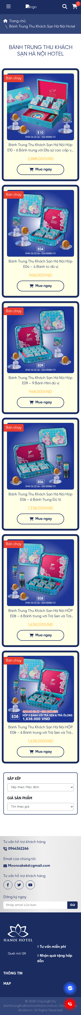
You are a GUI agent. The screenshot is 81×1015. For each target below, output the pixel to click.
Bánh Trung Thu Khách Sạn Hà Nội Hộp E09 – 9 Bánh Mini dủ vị (40, 380)
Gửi (72, 905)
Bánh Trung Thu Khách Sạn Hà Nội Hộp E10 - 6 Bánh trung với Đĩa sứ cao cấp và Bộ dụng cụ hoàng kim (40, 148)
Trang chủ (17, 21)
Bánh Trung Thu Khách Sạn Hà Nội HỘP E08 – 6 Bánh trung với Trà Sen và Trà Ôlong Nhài (40, 614)
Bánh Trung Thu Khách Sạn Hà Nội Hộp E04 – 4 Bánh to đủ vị (40, 264)
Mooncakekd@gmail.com (29, 866)
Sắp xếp (14, 779)
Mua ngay (43, 169)
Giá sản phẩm (19, 798)
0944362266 (18, 849)
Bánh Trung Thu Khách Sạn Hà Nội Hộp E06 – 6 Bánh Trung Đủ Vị (40, 497)
